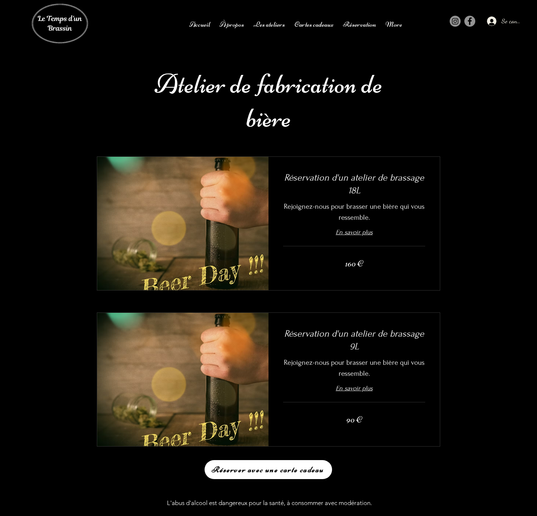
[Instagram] (455, 21)
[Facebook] (469, 21)
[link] (354, 184)
